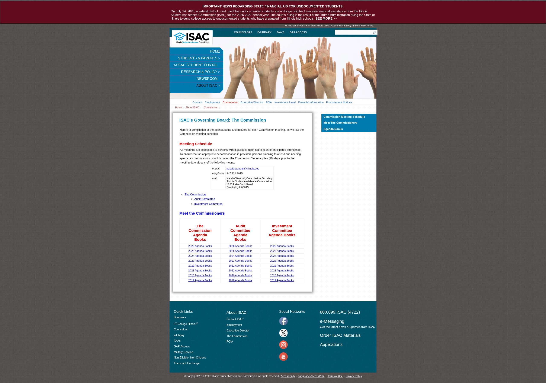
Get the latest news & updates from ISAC (347, 326)
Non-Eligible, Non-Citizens (190, 357)
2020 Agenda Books (200, 275)
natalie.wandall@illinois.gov (243, 168)
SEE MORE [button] (324, 18)
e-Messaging (332, 321)
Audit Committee (204, 199)
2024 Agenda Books (200, 255)
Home (215, 51)
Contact (197, 102)
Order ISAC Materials (340, 335)
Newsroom (207, 78)
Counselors (243, 32)
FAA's (280, 32)
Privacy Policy (354, 376)
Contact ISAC (235, 319)
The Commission (195, 194)
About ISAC (208, 85)
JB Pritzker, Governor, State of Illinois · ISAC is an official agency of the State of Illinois (329, 25)
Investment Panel (285, 102)
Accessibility (288, 376)
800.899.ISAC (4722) (340, 312)
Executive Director (252, 102)
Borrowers (180, 317)
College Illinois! (187, 324)
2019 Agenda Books (200, 280)
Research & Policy (200, 72)
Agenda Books (333, 129)
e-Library (264, 32)
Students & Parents (199, 58)
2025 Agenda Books (200, 251)
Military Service (183, 352)
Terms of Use (335, 376)
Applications (331, 344)
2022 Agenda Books (200, 265)
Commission (230, 102)
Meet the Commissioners (202, 213)
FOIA (269, 102)
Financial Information (311, 102)
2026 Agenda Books (200, 246)
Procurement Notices (339, 102)
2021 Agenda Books (200, 270)
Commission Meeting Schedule (344, 116)
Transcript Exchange (186, 363)
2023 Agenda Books (200, 260)
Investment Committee (208, 203)
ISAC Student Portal (197, 65)
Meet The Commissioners (340, 122)
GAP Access (298, 32)
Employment (212, 102)
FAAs (177, 340)
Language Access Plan (311, 376)
